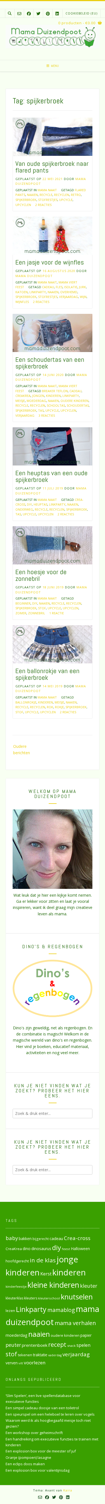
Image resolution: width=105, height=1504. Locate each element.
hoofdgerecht (17, 1260)
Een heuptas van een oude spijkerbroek (51, 476)
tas (41, 410)
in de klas (43, 1260)
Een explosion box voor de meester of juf (41, 1451)
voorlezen (35, 1362)
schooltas (56, 405)
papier (86, 1335)
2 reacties (43, 205)
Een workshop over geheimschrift (34, 1432)
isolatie (70, 287)
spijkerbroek (25, 200)
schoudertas (78, 405)
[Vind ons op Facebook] (29, 13)
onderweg (24, 509)
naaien (32, 195)
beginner (23, 603)
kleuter (88, 1285)
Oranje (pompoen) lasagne (28, 1457)
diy (29, 504)
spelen (83, 1345)
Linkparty (37, 292)
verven (12, 1362)
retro (76, 195)
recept (57, 1344)
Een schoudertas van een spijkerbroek (49, 362)
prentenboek (34, 1345)
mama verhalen (75, 1323)
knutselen (77, 1297)
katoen (21, 292)
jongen (38, 396)
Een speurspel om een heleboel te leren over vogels (50, 1414)
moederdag (36, 401)
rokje (59, 707)
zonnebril (36, 613)
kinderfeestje (16, 1286)
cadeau (48, 287)
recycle (45, 195)
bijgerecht (40, 1238)
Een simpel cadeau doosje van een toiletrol (42, 1407)
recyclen (61, 195)
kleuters (30, 1298)
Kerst (46, 1274)
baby (12, 1237)
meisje (20, 401)
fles (59, 287)
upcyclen (23, 205)
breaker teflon (55, 391)
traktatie (40, 1354)
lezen (10, 1310)
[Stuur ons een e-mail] (19, 13)
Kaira (67, 1490)
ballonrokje (25, 702)
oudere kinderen (74, 401)
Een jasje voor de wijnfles (49, 262)
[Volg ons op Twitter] (38, 13)
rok (50, 707)
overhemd (68, 292)
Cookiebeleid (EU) (81, 13)
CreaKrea (23, 396)
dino (27, 1248)
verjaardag (68, 297)
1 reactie (56, 613)
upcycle (66, 200)
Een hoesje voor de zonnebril (41, 575)
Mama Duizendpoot (34, 276)
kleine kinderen (53, 1285)
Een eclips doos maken (25, 1463)
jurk (82, 287)
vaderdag (55, 1355)
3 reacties (47, 415)
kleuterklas (14, 1298)
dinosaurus (41, 1248)
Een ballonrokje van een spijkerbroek (47, 674)
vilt (20, 1363)
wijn (83, 297)
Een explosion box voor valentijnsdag (37, 1470)
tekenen (25, 1354)
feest (66, 1249)
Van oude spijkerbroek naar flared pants (51, 166)
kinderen (53, 396)
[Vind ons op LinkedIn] (57, 13)
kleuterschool (49, 1298)
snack (71, 1345)
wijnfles (22, 302)
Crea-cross (77, 1237)
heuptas (40, 504)
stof (42, 608)
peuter (13, 1345)
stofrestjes (47, 200)
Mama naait (47, 190)
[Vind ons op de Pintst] (48, 13)
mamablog (61, 1310)
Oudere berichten (21, 749)
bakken (25, 1238)
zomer (20, 613)
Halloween (80, 1248)
